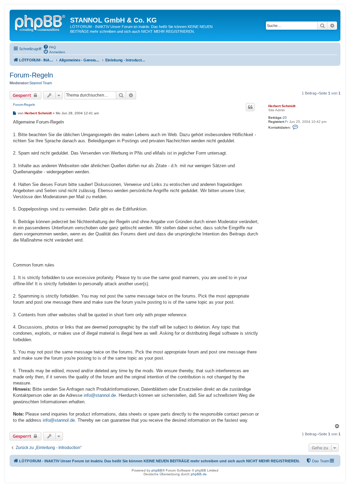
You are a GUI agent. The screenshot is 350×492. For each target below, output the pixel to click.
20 (285, 117)
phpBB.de (199, 474)
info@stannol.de (100, 395)
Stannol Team (40, 83)
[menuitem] (49, 46)
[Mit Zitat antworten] (250, 107)
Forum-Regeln (31, 75)
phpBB (156, 470)
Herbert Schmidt (281, 106)
